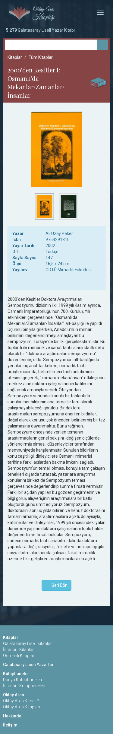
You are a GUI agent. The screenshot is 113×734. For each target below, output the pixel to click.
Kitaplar (15, 57)
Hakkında (12, 715)
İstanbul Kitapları (19, 649)
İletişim (10, 725)
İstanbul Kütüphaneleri (24, 685)
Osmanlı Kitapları (19, 655)
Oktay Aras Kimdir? (21, 700)
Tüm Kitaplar (41, 57)
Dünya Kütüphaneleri (22, 679)
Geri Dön (58, 585)
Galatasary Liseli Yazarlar (28, 664)
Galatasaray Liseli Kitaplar (27, 643)
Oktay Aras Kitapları (21, 706)
